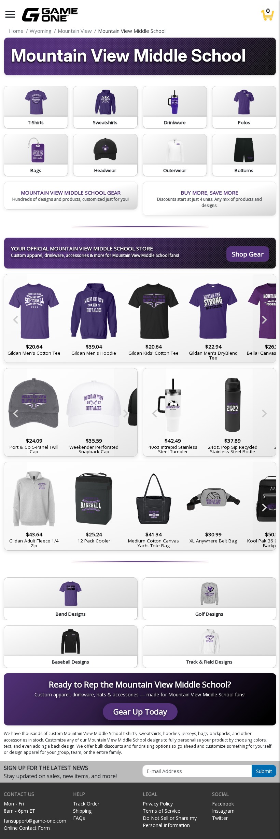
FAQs (79, 818)
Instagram (223, 811)
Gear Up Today (140, 711)
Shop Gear (248, 254)
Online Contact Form (27, 828)
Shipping (82, 811)
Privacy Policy (158, 803)
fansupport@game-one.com (35, 820)
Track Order (86, 803)
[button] (10, 14)
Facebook (223, 803)
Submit (264, 771)
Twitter (220, 818)
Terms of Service (161, 811)
